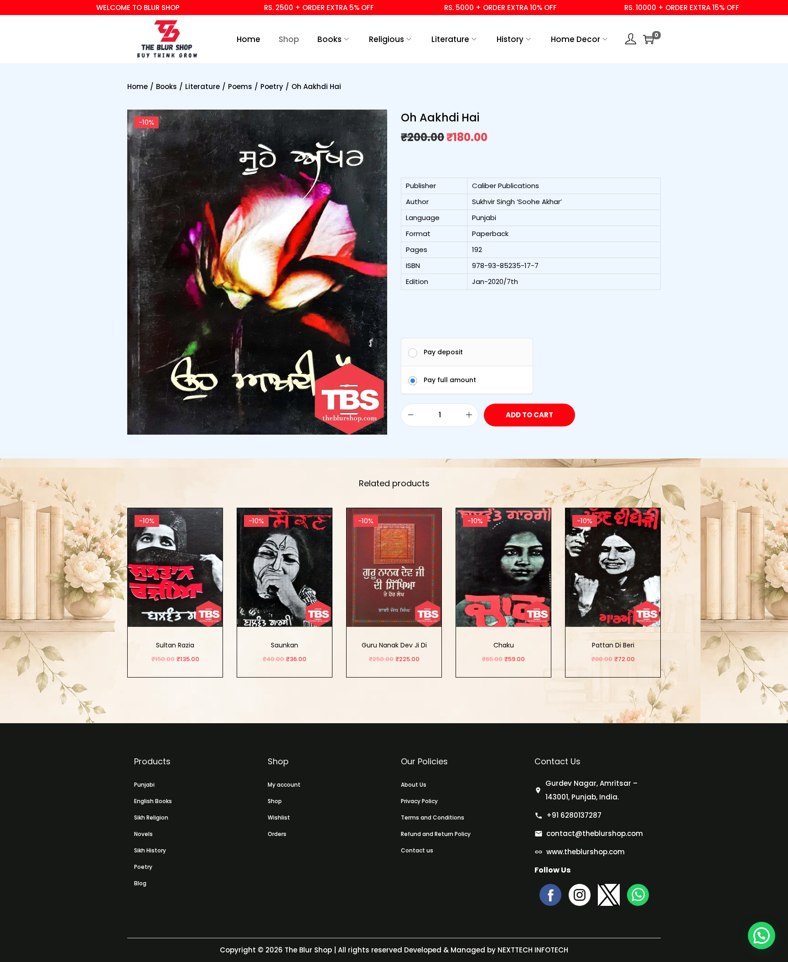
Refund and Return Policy (436, 834)
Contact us (417, 850)
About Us (413, 785)
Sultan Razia (175, 645)
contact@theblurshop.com (594, 833)
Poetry (271, 86)
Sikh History (150, 850)
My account (284, 785)
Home (137, 86)
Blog (140, 883)
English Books (153, 801)
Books (166, 86)
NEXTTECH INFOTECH (532, 950)
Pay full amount (450, 379)
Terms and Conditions (432, 817)
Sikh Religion (151, 817)
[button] (761, 935)
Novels (143, 834)
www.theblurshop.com (585, 852)
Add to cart (529, 415)
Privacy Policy (419, 801)
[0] (648, 39)
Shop (275, 801)
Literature (202, 86)
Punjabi (144, 785)
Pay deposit (443, 352)
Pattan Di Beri (613, 645)
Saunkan (284, 645)
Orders (277, 834)
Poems (240, 86)
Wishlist (279, 817)
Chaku (503, 645)
